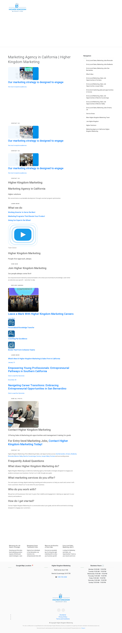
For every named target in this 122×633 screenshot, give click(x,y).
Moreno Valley (18, 456)
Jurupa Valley (45, 456)
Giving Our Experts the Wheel (19, 220)
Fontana (52, 456)
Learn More (15, 355)
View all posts (16, 398)
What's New (89, 74)
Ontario (68, 454)
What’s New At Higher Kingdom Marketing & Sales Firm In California (34, 359)
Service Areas (90, 113)
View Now (14, 264)
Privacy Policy (63, 617)
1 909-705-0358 (62, 577)
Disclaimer (63, 615)
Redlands (74, 454)
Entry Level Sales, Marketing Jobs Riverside (99, 60)
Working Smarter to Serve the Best (21, 212)
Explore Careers (17, 285)
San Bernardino (60, 454)
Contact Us (15, 450)
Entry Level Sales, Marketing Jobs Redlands (99, 64)
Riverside (11, 456)
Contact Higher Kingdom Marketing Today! (38, 442)
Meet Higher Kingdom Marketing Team (98, 117)
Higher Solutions (91, 125)
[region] (61, 31)
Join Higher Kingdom (92, 121)
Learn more (15, 203)
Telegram (83, 628)
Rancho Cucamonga (29, 456)
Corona (38, 456)
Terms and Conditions (63, 619)
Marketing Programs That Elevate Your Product (26, 216)
